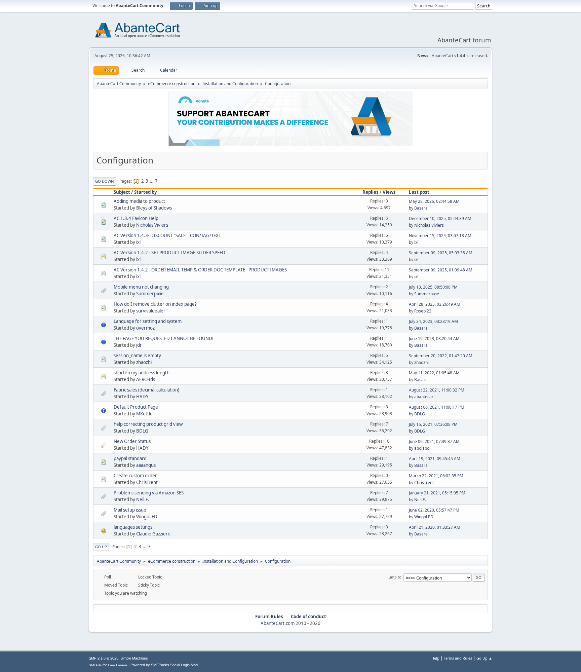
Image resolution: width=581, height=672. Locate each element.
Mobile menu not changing (141, 287)
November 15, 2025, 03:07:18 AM (440, 235)
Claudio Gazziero (153, 534)
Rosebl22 (422, 311)
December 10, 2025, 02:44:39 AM (440, 218)
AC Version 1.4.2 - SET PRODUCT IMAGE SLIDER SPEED (169, 253)
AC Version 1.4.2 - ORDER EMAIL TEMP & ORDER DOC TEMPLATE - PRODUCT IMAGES (200, 270)
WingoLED (146, 517)
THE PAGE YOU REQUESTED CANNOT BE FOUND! (164, 338)
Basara (421, 208)
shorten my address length (141, 373)
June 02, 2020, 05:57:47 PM (434, 510)
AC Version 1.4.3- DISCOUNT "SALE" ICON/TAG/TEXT (167, 235)
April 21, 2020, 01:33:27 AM (434, 527)
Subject (122, 192)
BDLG (419, 414)
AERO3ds (145, 379)
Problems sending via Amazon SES (149, 493)
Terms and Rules (458, 658)
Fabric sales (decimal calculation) (146, 390)
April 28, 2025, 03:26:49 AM (434, 304)
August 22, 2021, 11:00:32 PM (436, 390)
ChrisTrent (147, 482)
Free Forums (117, 665)
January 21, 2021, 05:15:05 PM (437, 493)
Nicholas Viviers (152, 225)
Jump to (394, 577)
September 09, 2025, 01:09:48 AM (440, 270)
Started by (145, 192)
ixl (138, 242)
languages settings (133, 527)
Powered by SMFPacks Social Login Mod (164, 665)
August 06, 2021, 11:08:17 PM (436, 407)
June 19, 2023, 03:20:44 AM (434, 338)
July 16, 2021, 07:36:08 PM (433, 424)
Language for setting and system (148, 321)
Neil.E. (142, 499)
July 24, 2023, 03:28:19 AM (433, 321)
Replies (370, 192)
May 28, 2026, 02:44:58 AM (434, 201)
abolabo (421, 448)
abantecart (424, 397)
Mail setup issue (130, 510)
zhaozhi (144, 362)
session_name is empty (137, 355)
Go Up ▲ (484, 658)
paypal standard (130, 458)
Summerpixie (150, 294)
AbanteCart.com (278, 623)
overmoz (145, 328)
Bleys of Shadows (154, 208)
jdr (139, 345)
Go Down (104, 181)
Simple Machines (134, 658)
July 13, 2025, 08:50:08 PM (433, 287)
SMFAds (95, 665)
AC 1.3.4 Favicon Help (136, 218)
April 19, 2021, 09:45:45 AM (434, 458)
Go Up (101, 546)
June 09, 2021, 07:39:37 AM (434, 441)
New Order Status (132, 441)
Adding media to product (139, 201)
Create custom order (135, 476)
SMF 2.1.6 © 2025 (103, 658)
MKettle (144, 414)
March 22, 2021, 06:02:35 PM (436, 476)
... (152, 181)
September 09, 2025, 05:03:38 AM (440, 253)
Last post (419, 192)
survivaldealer (150, 311)
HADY (142, 397)
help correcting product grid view (148, 424)
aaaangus (146, 465)
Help (435, 658)
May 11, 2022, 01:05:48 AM (434, 373)
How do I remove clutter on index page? (155, 304)
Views (389, 192)
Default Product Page (136, 407)
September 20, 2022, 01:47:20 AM (440, 356)
